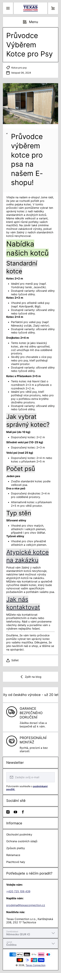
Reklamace (13, 855)
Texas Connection (35, 965)
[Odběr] (50, 777)
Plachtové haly (15, 862)
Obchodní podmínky (19, 834)
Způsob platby (15, 848)
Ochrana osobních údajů (21, 841)
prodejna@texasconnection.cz (25, 905)
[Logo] (30, 8)
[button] (30, 660)
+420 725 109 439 (18, 891)
